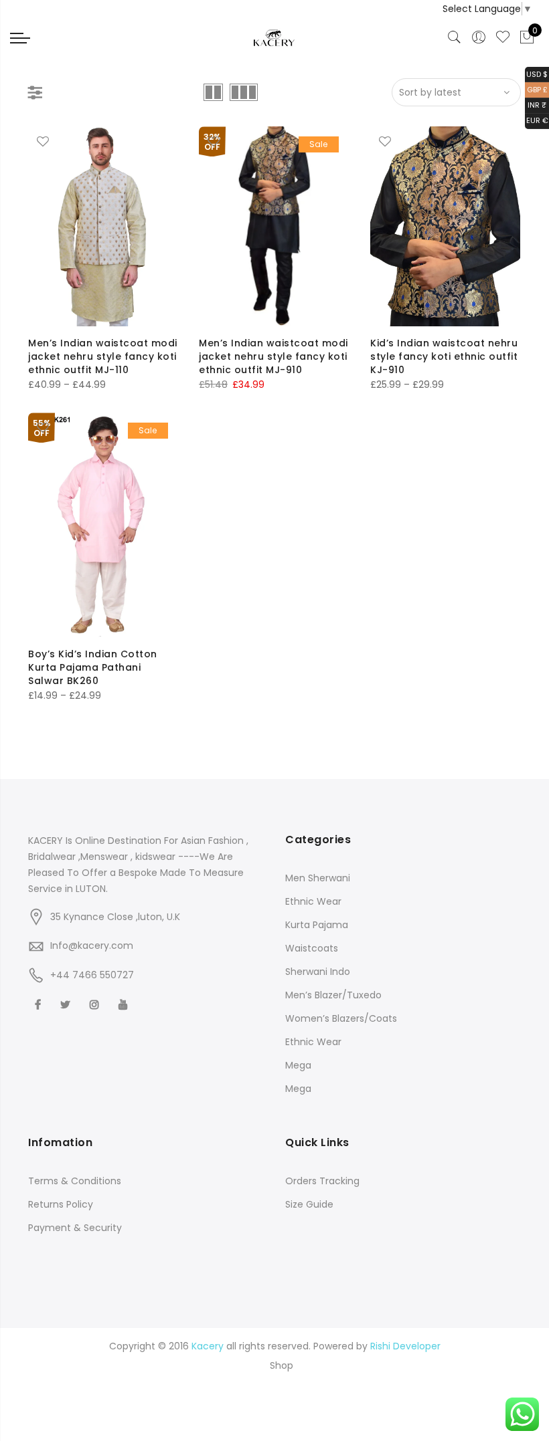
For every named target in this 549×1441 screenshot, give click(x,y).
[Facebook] (39, 1004)
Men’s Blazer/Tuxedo (333, 995)
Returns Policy (60, 1204)
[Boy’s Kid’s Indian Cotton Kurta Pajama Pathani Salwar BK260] (103, 525)
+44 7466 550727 (92, 975)
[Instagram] (96, 1004)
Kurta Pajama (316, 924)
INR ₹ (535, 104)
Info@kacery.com (91, 945)
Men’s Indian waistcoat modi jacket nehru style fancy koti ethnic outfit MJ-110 (102, 356)
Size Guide (309, 1204)
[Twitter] (67, 1004)
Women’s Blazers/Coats (341, 1018)
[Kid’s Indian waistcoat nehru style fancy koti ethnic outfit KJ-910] (445, 226)
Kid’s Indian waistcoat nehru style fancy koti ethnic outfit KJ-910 (444, 356)
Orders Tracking (322, 1181)
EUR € (536, 120)
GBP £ (536, 88)
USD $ (536, 73)
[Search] (455, 37)
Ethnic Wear (313, 901)
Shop (281, 1365)
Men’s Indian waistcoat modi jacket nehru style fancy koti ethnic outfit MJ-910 (273, 356)
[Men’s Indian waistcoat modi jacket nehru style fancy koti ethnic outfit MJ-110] (103, 226)
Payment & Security (75, 1227)
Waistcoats (311, 948)
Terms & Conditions (74, 1181)
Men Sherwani (317, 878)
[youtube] (125, 1004)
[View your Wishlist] (503, 37)
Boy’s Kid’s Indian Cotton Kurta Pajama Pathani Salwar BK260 (92, 667)
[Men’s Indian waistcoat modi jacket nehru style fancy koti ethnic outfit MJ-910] (274, 226)
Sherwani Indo (317, 971)
